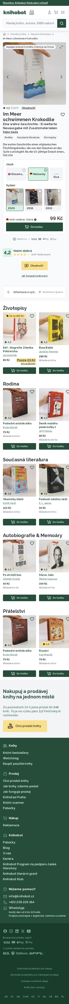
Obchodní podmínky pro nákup (34, 968)
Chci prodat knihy (16, 781)
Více (56, 177)
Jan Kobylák (10, 355)
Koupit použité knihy (18, 763)
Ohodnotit (28, 108)
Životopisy (15, 308)
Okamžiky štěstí (13, 499)
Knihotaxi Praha (14, 797)
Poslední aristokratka (17, 423)
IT (39, 996)
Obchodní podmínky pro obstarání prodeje (34, 975)
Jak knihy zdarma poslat (20, 786)
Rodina (11, 384)
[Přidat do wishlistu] (62, 114)
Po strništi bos (12, 574)
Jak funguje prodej (17, 791)
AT (12, 996)
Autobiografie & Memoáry (32, 535)
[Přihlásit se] (49, 12)
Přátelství (14, 611)
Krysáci (44, 650)
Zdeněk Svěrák (11, 579)
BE (56, 996)
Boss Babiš (46, 347)
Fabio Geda (10, 132)
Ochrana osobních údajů (34, 981)
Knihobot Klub (13, 879)
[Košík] (56, 12)
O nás (7, 853)
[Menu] (62, 12)
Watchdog (11, 758)
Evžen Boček (10, 427)
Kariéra (8, 858)
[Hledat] (61, 23)
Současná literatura (25, 459)
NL (44, 996)
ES (33, 996)
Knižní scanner (13, 802)
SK (6, 996)
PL (62, 996)
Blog (6, 848)
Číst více (8, 155)
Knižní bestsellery (16, 753)
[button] (34, 73)
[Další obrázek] (61, 77)
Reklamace (11, 825)
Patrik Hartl (9, 503)
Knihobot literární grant (20, 873)
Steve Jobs (46, 574)
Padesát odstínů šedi (53, 499)
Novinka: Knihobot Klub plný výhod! (26, 2)
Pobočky (9, 808)
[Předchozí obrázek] (7, 77)
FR (50, 996)
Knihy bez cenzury (34, 987)
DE (18, 996)
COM (26, 996)
